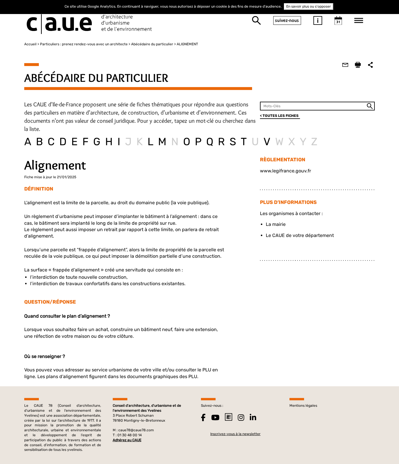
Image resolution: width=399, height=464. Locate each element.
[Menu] (358, 20)
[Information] (317, 20)
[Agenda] (338, 20)
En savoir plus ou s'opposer (308, 6)
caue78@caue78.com (136, 430)
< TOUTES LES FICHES (279, 116)
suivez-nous (287, 20)
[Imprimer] (358, 65)
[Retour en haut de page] (382, 447)
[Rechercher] (256, 20)
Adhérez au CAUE (127, 440)
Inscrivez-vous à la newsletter (235, 434)
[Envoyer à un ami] (345, 65)
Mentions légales (303, 406)
